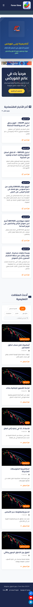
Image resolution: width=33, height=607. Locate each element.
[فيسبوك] (31, 593)
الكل (22, 308)
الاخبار (16, 313)
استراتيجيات (8, 313)
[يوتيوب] (31, 598)
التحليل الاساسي (13, 308)
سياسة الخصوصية (25, 590)
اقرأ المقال (25, 362)
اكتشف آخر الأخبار (16, 91)
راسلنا (4, 590)
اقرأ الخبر (26, 140)
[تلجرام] (31, 602)
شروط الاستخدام (14, 590)
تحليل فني (24, 313)
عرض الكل (6, 111)
